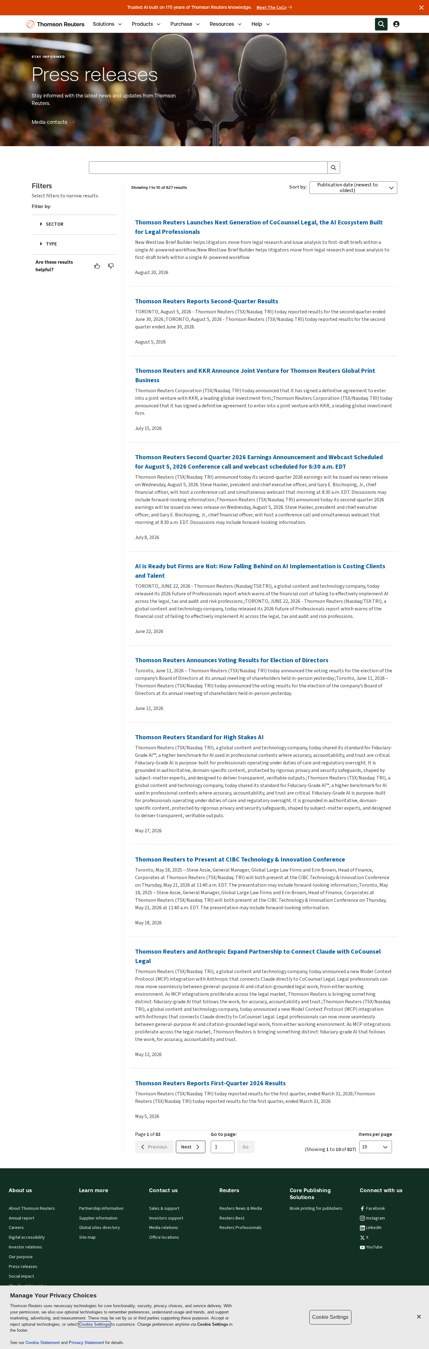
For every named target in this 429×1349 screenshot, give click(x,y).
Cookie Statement (43, 1342)
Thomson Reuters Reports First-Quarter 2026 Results (210, 1083)
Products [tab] (142, 24)
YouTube (374, 1247)
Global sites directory (99, 1228)
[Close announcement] (421, 7)
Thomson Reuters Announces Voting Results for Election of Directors (232, 660)
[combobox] (214, 167)
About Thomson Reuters (32, 1208)
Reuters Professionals (241, 1228)
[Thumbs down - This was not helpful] (111, 266)
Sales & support (164, 1208)
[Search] (333, 167)
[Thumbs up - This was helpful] (97, 266)
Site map (87, 1237)
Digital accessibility (27, 1237)
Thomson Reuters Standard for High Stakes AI (199, 737)
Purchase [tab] (181, 24)
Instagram (375, 1218)
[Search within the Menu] (381, 24)
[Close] (419, 1317)
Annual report (21, 1218)
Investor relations (25, 1247)
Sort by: (298, 187)
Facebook (375, 1208)
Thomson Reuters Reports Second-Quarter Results (206, 301)
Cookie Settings (94, 1324)
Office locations (164, 1237)
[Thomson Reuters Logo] (56, 24)
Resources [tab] (222, 24)
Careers (16, 1228)
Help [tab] (257, 24)
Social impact (21, 1276)
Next (186, 1146)
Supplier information (98, 1218)
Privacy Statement (87, 1342)
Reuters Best (232, 1218)
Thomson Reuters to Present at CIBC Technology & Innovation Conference (240, 859)
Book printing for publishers (316, 1208)
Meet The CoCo (271, 7)
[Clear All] (321, 167)
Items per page (375, 1134)
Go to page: (224, 1134)
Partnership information (101, 1208)
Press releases (23, 1266)
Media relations (163, 1228)
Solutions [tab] (103, 24)
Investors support (166, 1218)
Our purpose (21, 1257)
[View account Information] (396, 24)
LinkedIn (374, 1228)
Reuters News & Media (241, 1208)
